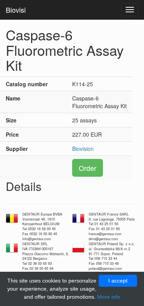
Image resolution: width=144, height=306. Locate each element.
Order (87, 168)
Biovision (83, 148)
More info (108, 297)
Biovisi (16, 10)
